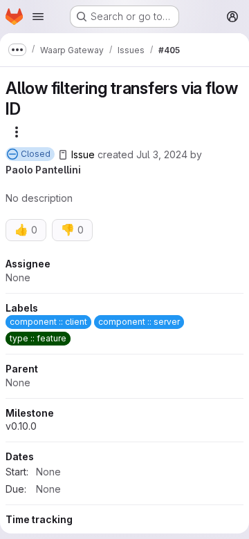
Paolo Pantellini (43, 170)
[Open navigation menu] (38, 17)
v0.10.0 (21, 426)
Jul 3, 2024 (161, 154)
